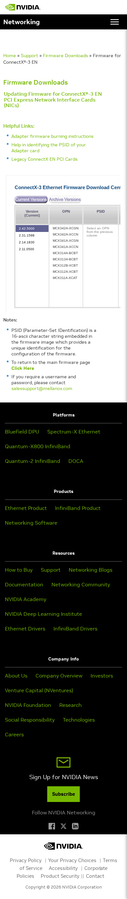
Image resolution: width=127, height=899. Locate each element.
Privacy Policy (26, 860)
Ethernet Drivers (25, 628)
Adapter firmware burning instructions (52, 136)
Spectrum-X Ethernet (73, 431)
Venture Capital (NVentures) (39, 690)
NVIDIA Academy (25, 599)
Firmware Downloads (65, 55)
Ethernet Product (26, 508)
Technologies (79, 719)
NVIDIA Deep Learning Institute (43, 614)
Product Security (60, 876)
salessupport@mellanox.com (41, 388)
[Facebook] (52, 826)
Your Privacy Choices (72, 860)
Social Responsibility (30, 719)
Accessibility (63, 868)
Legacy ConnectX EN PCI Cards (44, 159)
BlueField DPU (22, 431)
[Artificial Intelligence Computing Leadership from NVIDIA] (22, 7)
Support (29, 55)
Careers (14, 734)
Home (9, 55)
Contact (95, 876)
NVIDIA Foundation (28, 705)
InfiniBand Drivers (75, 628)
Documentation (24, 584)
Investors (102, 675)
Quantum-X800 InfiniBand (37, 446)
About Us (16, 675)
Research (70, 705)
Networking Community (80, 584)
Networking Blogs (90, 569)
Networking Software (31, 522)
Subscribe (63, 794)
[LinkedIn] (75, 826)
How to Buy (19, 569)
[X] (63, 826)
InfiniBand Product (78, 508)
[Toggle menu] (114, 21)
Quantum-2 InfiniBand (32, 461)
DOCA (75, 461)
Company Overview (58, 675)
